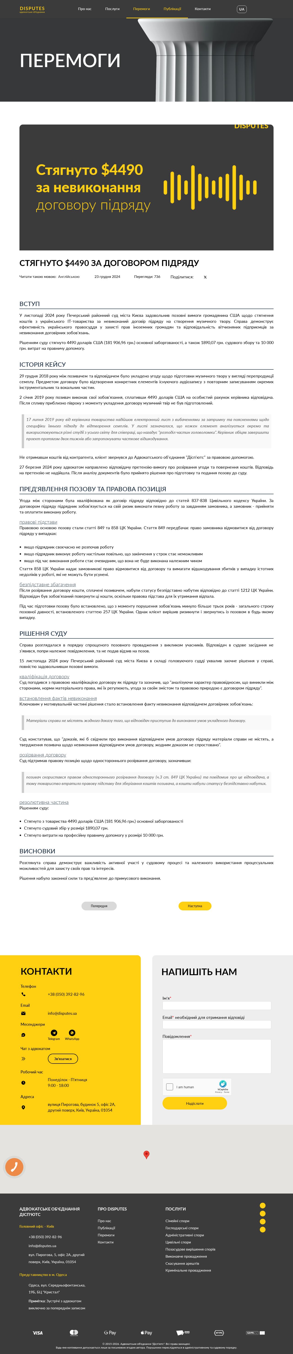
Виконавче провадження (186, 1256)
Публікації (172, 8)
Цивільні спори (178, 1242)
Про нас (85, 8)
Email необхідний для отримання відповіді (203, 1017)
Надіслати (194, 1103)
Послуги (112, 8)
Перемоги (141, 8)
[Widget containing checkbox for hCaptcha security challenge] (197, 1087)
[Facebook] (197, 277)
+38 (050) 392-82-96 (66, 994)
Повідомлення (177, 1036)
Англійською (69, 276)
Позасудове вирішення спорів (190, 1249)
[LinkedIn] (213, 277)
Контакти (203, 8)
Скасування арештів (182, 1263)
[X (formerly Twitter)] (205, 277)
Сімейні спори (177, 1220)
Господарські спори (181, 1228)
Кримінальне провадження (188, 1270)
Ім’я (167, 998)
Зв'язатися (63, 1058)
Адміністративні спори (184, 1235)
